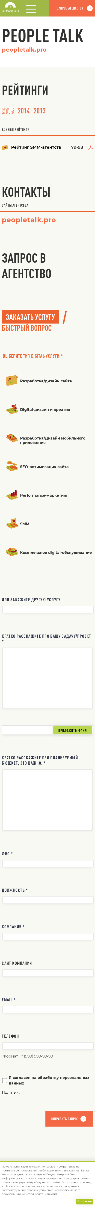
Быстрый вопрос (27, 327)
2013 (40, 110)
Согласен (84, 1201)
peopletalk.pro (24, 49)
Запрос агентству (70, 8)
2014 (24, 110)
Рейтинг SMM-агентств (36, 147)
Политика (11, 1092)
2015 (8, 110)
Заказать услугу (30, 316)
